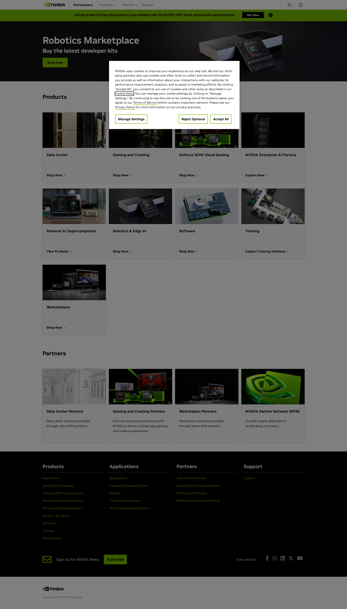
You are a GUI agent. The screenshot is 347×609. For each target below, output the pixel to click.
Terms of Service (145, 102)
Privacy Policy (125, 107)
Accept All (221, 119)
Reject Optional (193, 119)
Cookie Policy (124, 93)
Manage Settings (131, 119)
